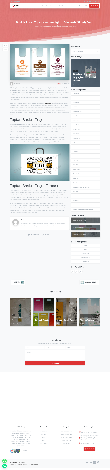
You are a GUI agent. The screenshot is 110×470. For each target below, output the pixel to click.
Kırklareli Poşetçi (41, 320)
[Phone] (4, 466)
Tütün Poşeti (76, 200)
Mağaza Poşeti (76, 169)
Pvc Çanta (75, 191)
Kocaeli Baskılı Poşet (18, 319)
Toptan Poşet (76, 196)
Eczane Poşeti (76, 124)
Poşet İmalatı (85, 261)
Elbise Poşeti (76, 133)
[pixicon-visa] (87, 462)
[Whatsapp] (4, 461)
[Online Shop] (12, 450)
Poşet (41, 26)
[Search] (86, 6)
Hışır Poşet (75, 147)
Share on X (48, 234)
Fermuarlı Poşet (76, 138)
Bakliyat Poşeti (76, 102)
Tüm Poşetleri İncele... (15, 1)
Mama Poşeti (76, 173)
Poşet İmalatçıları (85, 257)
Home (36, 26)
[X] (92, 1)
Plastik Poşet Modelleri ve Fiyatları (81, 187)
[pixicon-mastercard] (91, 462)
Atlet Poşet (75, 98)
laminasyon (65, 195)
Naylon (85, 245)
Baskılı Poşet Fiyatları (78, 111)
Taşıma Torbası (87, 320)
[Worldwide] (18, 450)
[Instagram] (98, 1)
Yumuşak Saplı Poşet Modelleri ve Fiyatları (83, 209)
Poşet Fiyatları (85, 253)
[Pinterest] (95, 1)
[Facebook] (90, 1)
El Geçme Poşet (76, 129)
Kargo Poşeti (76, 151)
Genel (74, 142)
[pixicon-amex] (94, 462)
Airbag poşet (76, 93)
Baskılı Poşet (76, 107)
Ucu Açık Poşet (76, 205)
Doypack (75, 115)
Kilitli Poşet (75, 160)
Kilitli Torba (76, 164)
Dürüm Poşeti (76, 120)
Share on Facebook (35, 234)
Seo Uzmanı (13, 462)
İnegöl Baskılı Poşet (66, 320)
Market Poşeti (76, 178)
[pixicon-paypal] (98, 462)
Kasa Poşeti (75, 156)
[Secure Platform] (15, 450)
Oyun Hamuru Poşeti (78, 182)
